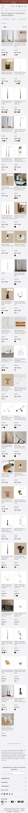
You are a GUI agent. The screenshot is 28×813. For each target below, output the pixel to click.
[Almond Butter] (17, 83)
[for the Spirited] (15, 198)
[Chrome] (2, 55)
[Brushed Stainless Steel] (15, 370)
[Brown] (15, 341)
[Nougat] (4, 169)
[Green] (2, 83)
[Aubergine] (19, 83)
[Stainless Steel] (2, 427)
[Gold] (4, 341)
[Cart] (22, 6)
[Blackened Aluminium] (15, 709)
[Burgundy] (4, 55)
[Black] (15, 227)
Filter (26, 26)
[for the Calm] (17, 198)
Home (2, 10)
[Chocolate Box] (15, 169)
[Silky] (15, 83)
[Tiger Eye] (15, 255)
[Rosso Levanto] (4, 511)
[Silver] (2, 341)
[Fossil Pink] (2, 511)
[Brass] (15, 313)
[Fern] (17, 55)
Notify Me (4, 565)
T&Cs (15, 2)
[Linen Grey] (15, 141)
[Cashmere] (17, 284)
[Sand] (6, 55)
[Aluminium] (15, 624)
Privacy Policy (16, 811)
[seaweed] (15, 112)
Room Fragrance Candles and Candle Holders (18, 10)
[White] (15, 399)
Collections (7, 10)
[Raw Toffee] (2, 112)
